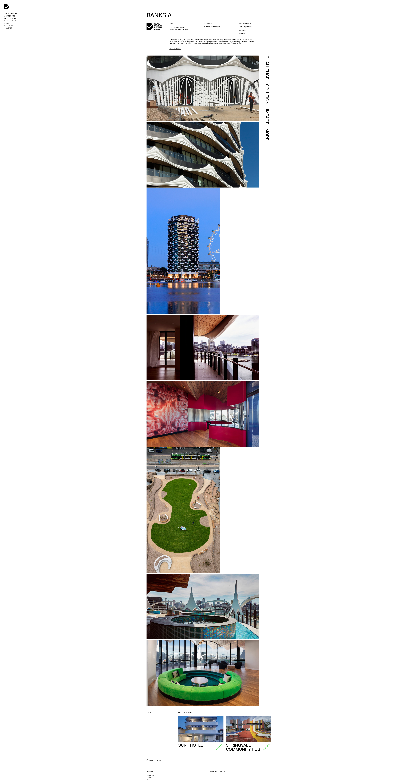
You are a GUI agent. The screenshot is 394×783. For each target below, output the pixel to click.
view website (175, 49)
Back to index (155, 760)
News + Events (10, 21)
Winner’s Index (10, 13)
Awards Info (9, 16)
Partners (8, 26)
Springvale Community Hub (243, 747)
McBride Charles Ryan (212, 27)
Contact (8, 28)
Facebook (150, 771)
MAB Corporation (245, 27)
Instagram (150, 775)
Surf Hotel (190, 745)
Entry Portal (10, 18)
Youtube (150, 777)
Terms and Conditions (218, 771)
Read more (219, 747)
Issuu (148, 779)
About (7, 23)
